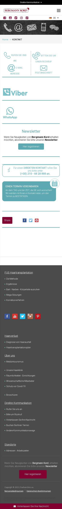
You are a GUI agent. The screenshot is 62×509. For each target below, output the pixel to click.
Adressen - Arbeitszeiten (17, 450)
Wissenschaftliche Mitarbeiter (20, 381)
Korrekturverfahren (15, 300)
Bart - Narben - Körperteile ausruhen (23, 289)
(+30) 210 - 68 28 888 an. (35, 173)
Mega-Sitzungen (14, 295)
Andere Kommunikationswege (20, 430)
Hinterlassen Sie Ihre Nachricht (20, 420)
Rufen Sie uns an (14, 409)
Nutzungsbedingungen (14, 491)
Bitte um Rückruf (14, 414)
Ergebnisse (11, 284)
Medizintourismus (14, 361)
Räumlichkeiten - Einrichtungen (20, 375)
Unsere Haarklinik (14, 370)
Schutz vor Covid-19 (15, 386)
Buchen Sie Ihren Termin (17, 425)
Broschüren (12, 395)
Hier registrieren (31, 146)
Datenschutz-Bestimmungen (39, 491)
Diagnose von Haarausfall (18, 342)
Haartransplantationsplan (18, 347)
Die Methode (12, 279)
